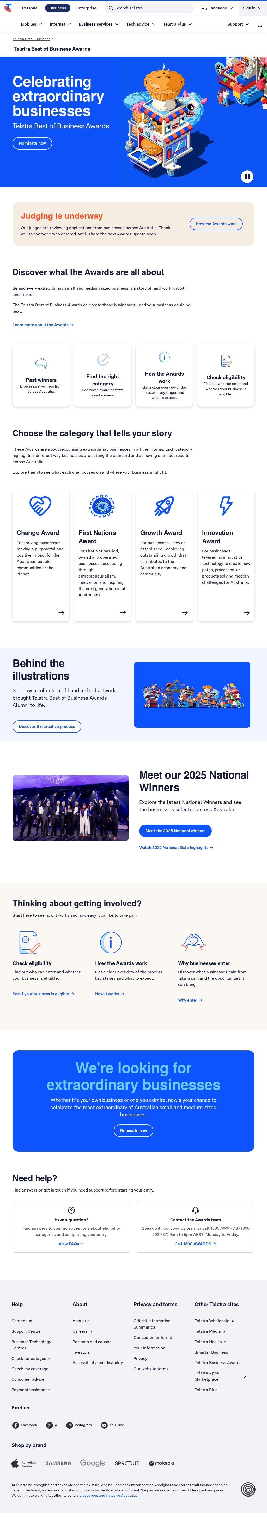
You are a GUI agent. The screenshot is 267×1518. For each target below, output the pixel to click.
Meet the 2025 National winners (175, 831)
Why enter (187, 1000)
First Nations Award (97, 536)
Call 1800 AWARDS (193, 1244)
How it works (107, 994)
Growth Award (161, 532)
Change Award (38, 532)
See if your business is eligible (41, 994)
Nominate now (32, 143)
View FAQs (69, 1244)
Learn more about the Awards (41, 325)
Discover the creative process (47, 726)
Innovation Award (217, 536)
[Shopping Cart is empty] (259, 24)
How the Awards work (216, 224)
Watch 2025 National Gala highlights (173, 847)
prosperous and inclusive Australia (107, 1495)
